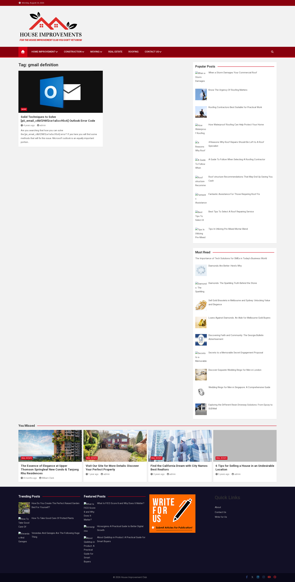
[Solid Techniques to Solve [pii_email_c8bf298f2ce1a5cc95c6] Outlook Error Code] (60, 92)
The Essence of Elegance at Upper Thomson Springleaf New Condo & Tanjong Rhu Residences (50, 469)
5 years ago (223, 474)
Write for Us (221, 517)
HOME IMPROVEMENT (43, 51)
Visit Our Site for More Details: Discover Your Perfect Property (112, 467)
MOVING (95, 51)
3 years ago (159, 474)
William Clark (48, 478)
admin (43, 125)
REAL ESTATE (115, 51)
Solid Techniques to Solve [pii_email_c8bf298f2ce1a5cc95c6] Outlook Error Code (58, 118)
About (218, 507)
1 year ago (93, 474)
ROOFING (133, 51)
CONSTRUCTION (73, 51)
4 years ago (29, 125)
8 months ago (30, 478)
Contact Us (152, 51)
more (24, 109)
